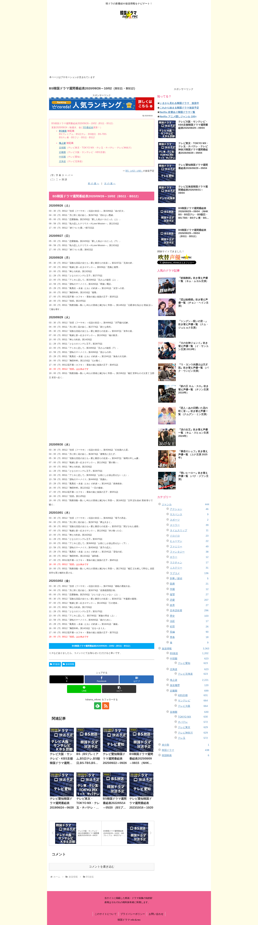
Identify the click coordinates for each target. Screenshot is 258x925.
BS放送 (63, 131)
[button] (119, 689)
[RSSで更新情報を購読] (105, 705)
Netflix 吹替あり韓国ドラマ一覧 (177, 112)
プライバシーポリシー (132, 914)
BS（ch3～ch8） (134, 171)
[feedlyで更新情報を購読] (97, 705)
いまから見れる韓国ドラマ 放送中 (179, 103)
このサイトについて (106, 914)
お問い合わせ (156, 914)
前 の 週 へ (93, 183)
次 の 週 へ (109, 183)
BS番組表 (88, 127)
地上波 (62, 143)
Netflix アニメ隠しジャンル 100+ (178, 116)
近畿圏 (62, 152)
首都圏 (62, 147)
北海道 (62, 161)
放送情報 (70, 664)
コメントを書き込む (101, 866)
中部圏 (62, 156)
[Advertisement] (129, 48)
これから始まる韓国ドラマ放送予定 (179, 107)
